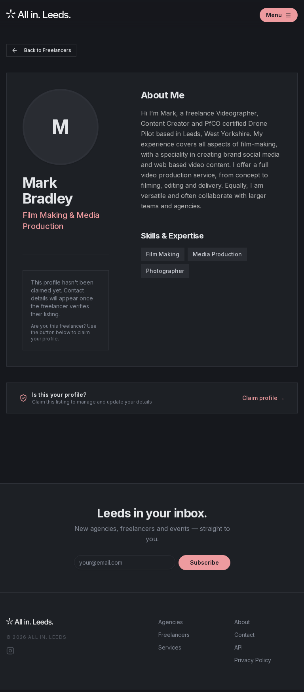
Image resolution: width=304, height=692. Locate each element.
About (242, 622)
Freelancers (174, 634)
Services (169, 647)
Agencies (170, 622)
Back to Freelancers (47, 50)
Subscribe (204, 562)
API (238, 647)
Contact (244, 634)
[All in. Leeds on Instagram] (10, 651)
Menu (274, 15)
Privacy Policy (252, 660)
